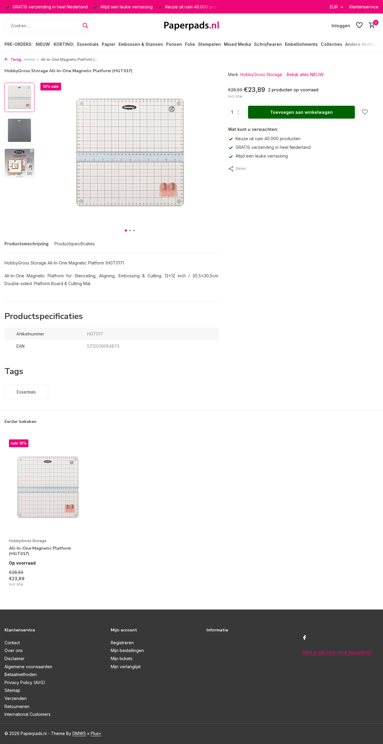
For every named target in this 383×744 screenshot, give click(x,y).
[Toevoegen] (76, 580)
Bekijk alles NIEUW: (305, 74)
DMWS (79, 733)
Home (29, 59)
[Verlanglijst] (359, 25)
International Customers (27, 714)
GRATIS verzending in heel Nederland (273, 147)
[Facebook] (304, 637)
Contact (12, 642)
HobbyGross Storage (261, 74)
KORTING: (64, 44)
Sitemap (12, 690)
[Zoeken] (85, 25)
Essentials (88, 44)
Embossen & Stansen (140, 44)
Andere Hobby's (362, 44)
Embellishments (301, 44)
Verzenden (15, 698)
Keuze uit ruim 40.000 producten (267, 138)
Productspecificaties (74, 243)
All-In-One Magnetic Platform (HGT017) (40, 551)
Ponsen (174, 44)
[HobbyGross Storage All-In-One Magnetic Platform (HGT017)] (48, 487)
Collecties (331, 44)
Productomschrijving (26, 243)
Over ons (13, 650)
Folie (190, 44)
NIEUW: (43, 44)
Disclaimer (14, 658)
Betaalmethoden (20, 674)
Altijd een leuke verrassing (261, 155)
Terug (15, 59)
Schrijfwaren (268, 44)
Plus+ (96, 733)
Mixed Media (237, 44)
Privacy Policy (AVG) (24, 682)
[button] (126, 230)
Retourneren (16, 706)
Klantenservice (364, 6)
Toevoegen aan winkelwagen (301, 112)
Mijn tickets (122, 658)
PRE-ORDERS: (18, 44)
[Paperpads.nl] (191, 25)
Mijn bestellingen (127, 650)
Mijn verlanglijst (126, 666)
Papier (108, 44)
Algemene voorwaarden (28, 666)
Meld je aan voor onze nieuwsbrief (336, 652)
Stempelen (209, 44)
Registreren (122, 642)
